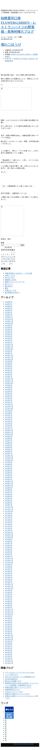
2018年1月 (8, 505)
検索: (3, 243)
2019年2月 (8, 477)
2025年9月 (8, 325)
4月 (15, 37)
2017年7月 (8, 518)
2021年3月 (8, 424)
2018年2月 (8, 503)
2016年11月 (9, 535)
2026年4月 (8, 310)
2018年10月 (9, 486)
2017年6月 (8, 520)
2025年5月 (8, 334)
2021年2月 (8, 426)
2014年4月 (8, 601)
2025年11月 (9, 321)
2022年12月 (9, 379)
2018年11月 (9, 483)
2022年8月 (8, 387)
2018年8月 (8, 490)
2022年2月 (8, 400)
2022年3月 (8, 398)
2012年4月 (8, 652)
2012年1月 (8, 659)
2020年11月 (9, 432)
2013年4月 (8, 627)
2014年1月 (8, 607)
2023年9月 (8, 362)
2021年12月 (9, 404)
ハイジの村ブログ (11, 675)
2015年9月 (8, 565)
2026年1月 (8, 317)
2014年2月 (8, 605)
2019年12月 (9, 456)
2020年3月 (8, 449)
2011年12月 (9, 661)
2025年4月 (8, 336)
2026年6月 (8, 306)
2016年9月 (8, 539)
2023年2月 (8, 374)
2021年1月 (8, 428)
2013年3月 (8, 629)
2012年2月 (8, 656)
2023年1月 (8, 377)
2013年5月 (8, 624)
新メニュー (9, 284)
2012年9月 (8, 642)
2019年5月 (8, 471)
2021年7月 (8, 415)
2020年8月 (8, 439)
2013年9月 (8, 616)
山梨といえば (10, 275)
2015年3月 (8, 577)
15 (12, 257)
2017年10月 (9, 511)
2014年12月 (9, 584)
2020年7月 (8, 441)
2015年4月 (8, 575)
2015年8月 (8, 567)
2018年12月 (9, 481)
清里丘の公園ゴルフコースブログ (17, 694)
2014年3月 (8, 603)
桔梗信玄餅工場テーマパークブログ (18, 687)
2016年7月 (8, 543)
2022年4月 (8, 396)
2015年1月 (8, 582)
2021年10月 (9, 409)
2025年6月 (8, 332)
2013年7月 (8, 620)
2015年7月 (8, 569)
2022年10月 (9, 383)
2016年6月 (8, 545)
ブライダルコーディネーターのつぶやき (19, 672)
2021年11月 (9, 406)
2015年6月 (8, 571)
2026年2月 (8, 315)
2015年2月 (8, 580)
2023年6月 (8, 366)
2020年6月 (8, 443)
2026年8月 (8, 302)
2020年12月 (9, 430)
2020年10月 (9, 434)
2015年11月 (9, 560)
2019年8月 (8, 464)
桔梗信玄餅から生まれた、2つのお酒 (18, 273)
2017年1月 (8, 530)
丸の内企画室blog (11, 679)
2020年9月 (8, 436)
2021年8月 (8, 413)
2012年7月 (8, 646)
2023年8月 (8, 364)
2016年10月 (9, 537)
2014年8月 (8, 592)
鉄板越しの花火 (10, 280)
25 (4, 261)
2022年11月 (9, 381)
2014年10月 (9, 588)
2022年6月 (8, 392)
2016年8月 (8, 541)
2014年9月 (8, 590)
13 (8, 257)
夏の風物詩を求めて (12, 292)
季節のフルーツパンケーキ (15, 282)
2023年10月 (9, 359)
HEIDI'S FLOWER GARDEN (23, 744)
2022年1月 (8, 402)
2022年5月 (8, 394)
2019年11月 (9, 458)
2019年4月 (8, 473)
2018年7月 (8, 492)
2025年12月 (9, 319)
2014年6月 (8, 597)
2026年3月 (8, 312)
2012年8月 (8, 644)
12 (6, 257)
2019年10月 (9, 460)
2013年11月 (9, 612)
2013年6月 (8, 622)
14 (10, 257)
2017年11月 (9, 509)
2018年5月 (8, 496)
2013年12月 (9, 609)
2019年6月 (8, 468)
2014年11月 (9, 586)
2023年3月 (8, 372)
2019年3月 (8, 475)
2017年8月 (8, 515)
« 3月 (3, 263)
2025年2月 (8, 340)
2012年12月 (9, 635)
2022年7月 (8, 389)
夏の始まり (9, 286)
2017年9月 (8, 513)
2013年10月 (9, 614)
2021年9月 (8, 411)
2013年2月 (8, 631)
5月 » (11, 263)
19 (6, 259)
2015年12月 (9, 558)
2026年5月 (8, 308)
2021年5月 (8, 419)
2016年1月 (8, 556)
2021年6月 (8, 417)
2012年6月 (8, 648)
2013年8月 (8, 618)
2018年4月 (8, 498)
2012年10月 (9, 639)
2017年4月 (8, 524)
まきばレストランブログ (14, 692)
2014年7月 (8, 595)
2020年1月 (8, 453)
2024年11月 (9, 347)
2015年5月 (8, 573)
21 (10, 259)
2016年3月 (8, 552)
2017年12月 (9, 507)
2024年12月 (9, 344)
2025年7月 (8, 330)
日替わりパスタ (10, 290)
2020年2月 (8, 451)
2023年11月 (9, 357)
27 (8, 261)
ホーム (3, 37)
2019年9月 (8, 462)
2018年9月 (8, 488)
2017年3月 (8, 526)
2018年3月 (8, 500)
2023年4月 (8, 370)
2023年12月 (9, 355)
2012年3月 (8, 654)
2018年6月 (8, 494)
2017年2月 (8, 528)
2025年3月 (8, 338)
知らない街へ (10, 277)
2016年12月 (9, 533)
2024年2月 (8, 351)
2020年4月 (8, 447)
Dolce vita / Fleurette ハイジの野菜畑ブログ (20, 677)
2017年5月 (8, 522)
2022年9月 (8, 385)
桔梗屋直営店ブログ (12, 689)
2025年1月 (8, 342)
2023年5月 (8, 368)
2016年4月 (8, 550)
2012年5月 (8, 650)
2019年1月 (8, 479)
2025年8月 (8, 327)
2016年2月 (8, 554)
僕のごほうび (11, 44)
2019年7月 (8, 466)
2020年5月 (8, 445)
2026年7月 (8, 304)
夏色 (6, 288)
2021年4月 (8, 421)
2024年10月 (9, 349)
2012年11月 (9, 637)
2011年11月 (9, 663)
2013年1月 (8, 633)
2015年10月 (9, 562)
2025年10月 (9, 323)
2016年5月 (8, 548)
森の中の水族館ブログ (13, 681)
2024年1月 (8, 353)
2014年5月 (8, 599)
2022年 (9, 37)
